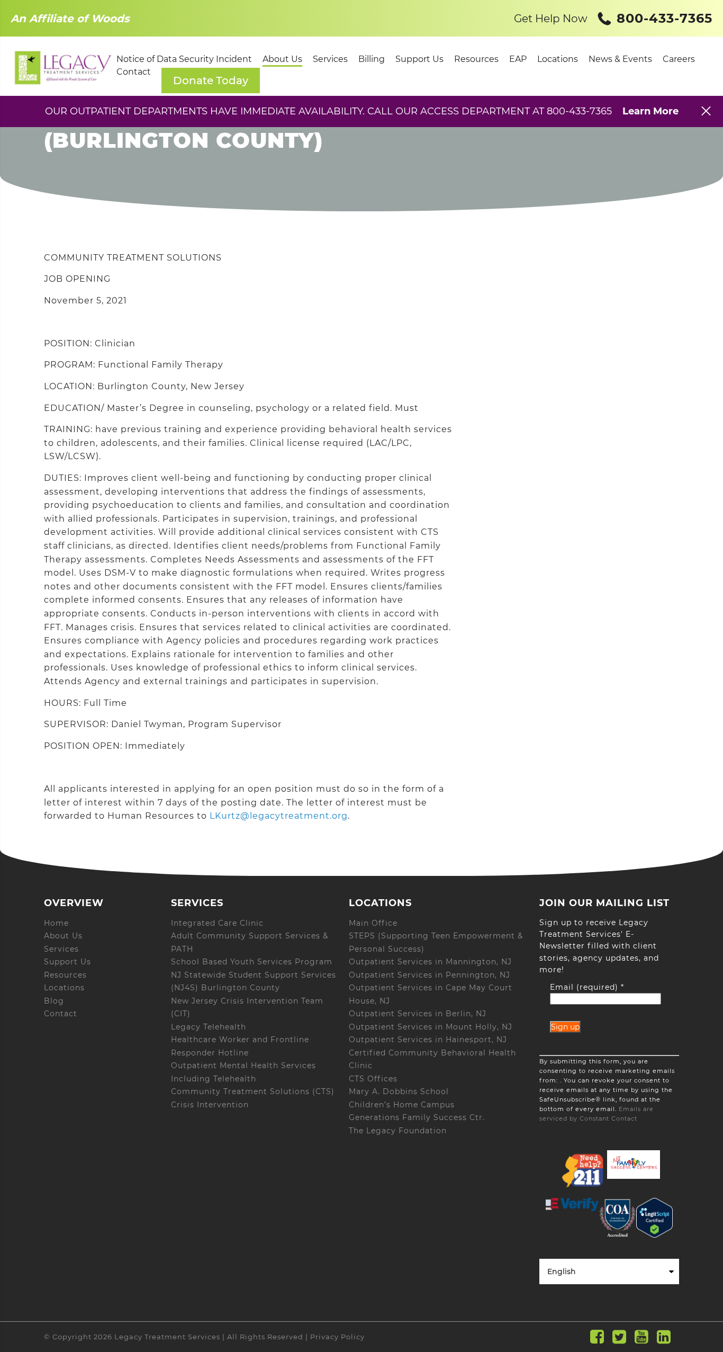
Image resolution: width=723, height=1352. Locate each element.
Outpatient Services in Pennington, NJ (429, 975)
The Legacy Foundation (398, 1130)
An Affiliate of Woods (70, 18)
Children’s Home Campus (402, 1104)
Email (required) (587, 987)
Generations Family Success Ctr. (417, 1117)
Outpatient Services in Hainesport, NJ (428, 1039)
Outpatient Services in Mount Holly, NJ (430, 1027)
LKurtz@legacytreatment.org (279, 816)
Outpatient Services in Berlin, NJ (417, 1013)
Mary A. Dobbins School (399, 1091)
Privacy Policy (337, 1336)
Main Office (373, 923)
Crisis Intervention (210, 1104)
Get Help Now (551, 18)
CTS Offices (373, 1079)
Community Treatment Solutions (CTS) (253, 1091)
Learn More (650, 111)
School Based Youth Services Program (251, 961)
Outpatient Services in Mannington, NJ (430, 961)
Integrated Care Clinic (217, 923)
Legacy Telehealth (208, 1027)
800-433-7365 (662, 18)
